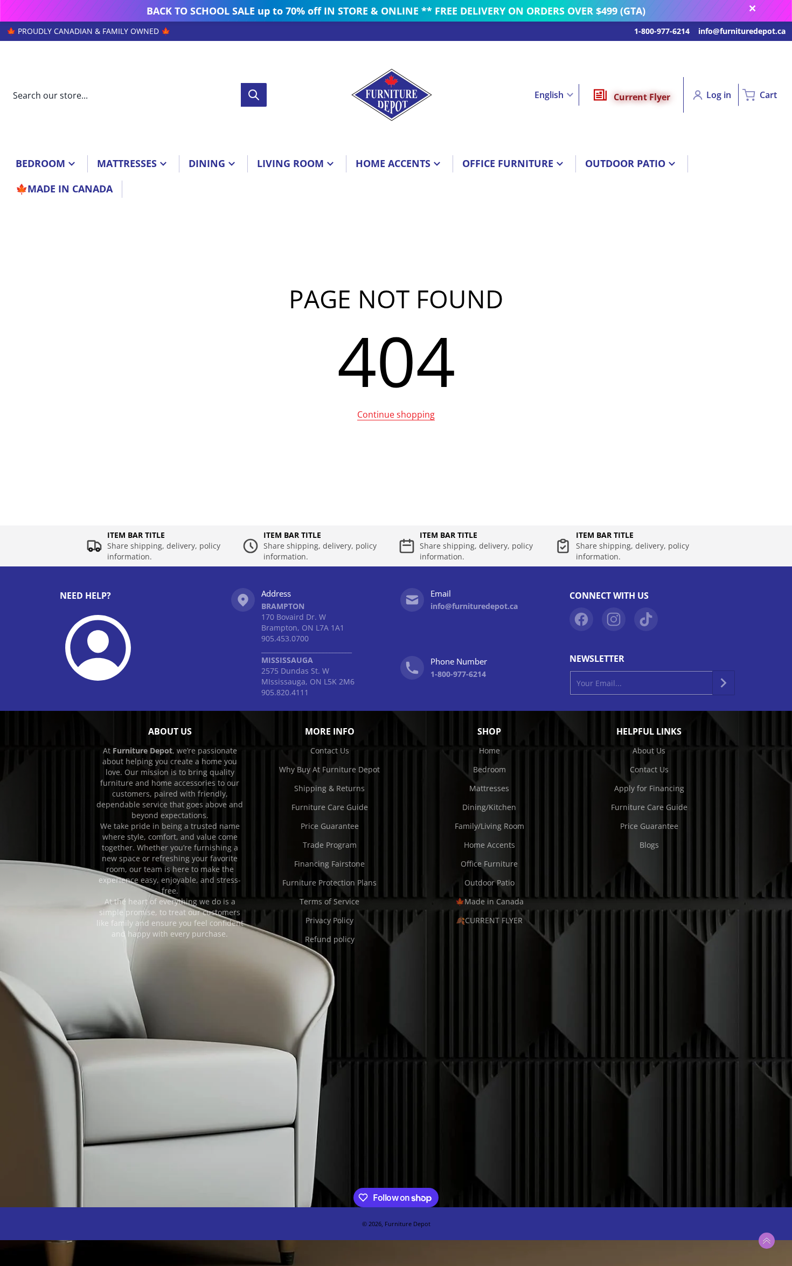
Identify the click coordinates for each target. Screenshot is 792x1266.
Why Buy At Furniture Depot (329, 769)
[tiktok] (646, 619)
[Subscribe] (723, 682)
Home (489, 750)
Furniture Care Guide (329, 807)
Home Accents (489, 845)
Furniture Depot (407, 1224)
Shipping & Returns (329, 788)
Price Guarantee (330, 826)
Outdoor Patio (489, 882)
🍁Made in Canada (489, 901)
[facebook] (581, 619)
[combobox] (136, 95)
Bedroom (489, 769)
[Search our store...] (254, 95)
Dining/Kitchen (489, 807)
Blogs (649, 845)
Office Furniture (489, 864)
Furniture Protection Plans (329, 882)
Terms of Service (329, 901)
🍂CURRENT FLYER (489, 920)
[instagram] (614, 619)
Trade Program (330, 845)
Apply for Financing (649, 788)
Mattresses (489, 788)
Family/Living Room (489, 826)
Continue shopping (396, 414)
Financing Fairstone (329, 864)
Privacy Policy (329, 920)
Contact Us (329, 750)
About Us (649, 750)
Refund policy (330, 939)
